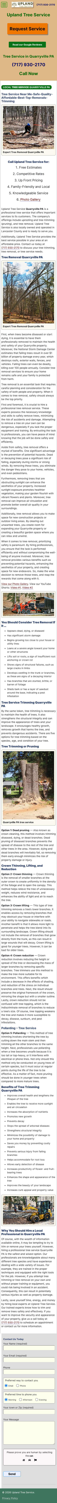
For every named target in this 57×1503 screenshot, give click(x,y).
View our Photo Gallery (14, 584)
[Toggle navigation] (4, 4)
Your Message (11, 1419)
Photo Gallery (30, 199)
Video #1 (16, 587)
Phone (6, 1367)
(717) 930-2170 (46, 4)
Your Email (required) (15, 1355)
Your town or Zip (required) (18, 1407)
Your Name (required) (15, 1343)
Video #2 (27, 587)
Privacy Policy (10, 1498)
